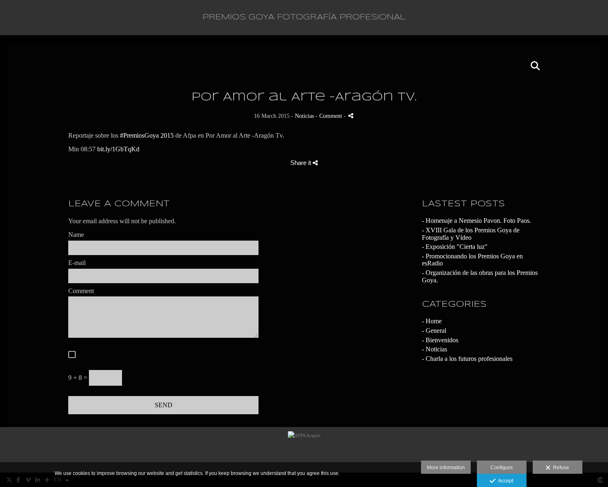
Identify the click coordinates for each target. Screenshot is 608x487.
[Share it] (350, 115)
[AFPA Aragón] (304, 449)
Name (76, 234)
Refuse (560, 467)
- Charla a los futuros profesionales (467, 358)
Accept (504, 481)
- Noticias (434, 349)
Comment (81, 290)
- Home (432, 321)
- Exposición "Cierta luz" (455, 246)
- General (434, 330)
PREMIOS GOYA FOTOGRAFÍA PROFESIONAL (304, 17)
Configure (502, 467)
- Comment (330, 115)
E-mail (77, 262)
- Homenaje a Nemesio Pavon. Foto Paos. (476, 220)
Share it (301, 162)
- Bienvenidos (440, 340)
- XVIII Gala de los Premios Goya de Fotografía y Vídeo (470, 234)
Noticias (304, 115)
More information (446, 467)
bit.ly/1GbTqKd (118, 149)
